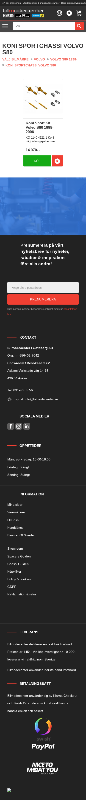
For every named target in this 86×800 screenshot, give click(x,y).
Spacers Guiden (19, 556)
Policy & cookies (19, 579)
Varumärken (16, 512)
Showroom (15, 548)
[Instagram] (18, 426)
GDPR (12, 587)
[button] (6, 26)
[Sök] (79, 26)
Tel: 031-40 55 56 (20, 390)
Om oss (13, 520)
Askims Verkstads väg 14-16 (27, 370)
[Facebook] (10, 426)
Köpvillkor (14, 571)
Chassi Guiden (18, 564)
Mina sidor (14, 504)
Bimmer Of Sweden (21, 535)
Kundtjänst (15, 527)
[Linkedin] (26, 426)
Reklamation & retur (21, 594)
